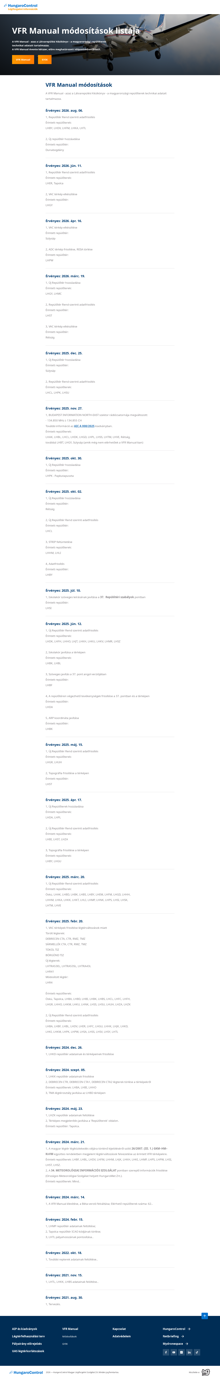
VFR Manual (70, 1329)
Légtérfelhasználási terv (28, 1336)
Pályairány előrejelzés (27, 1344)
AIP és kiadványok (24, 1329)
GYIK (65, 1343)
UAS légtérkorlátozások (28, 1351)
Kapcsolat (119, 1329)
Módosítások (69, 1336)
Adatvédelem (122, 1336)
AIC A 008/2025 (84, 426)
